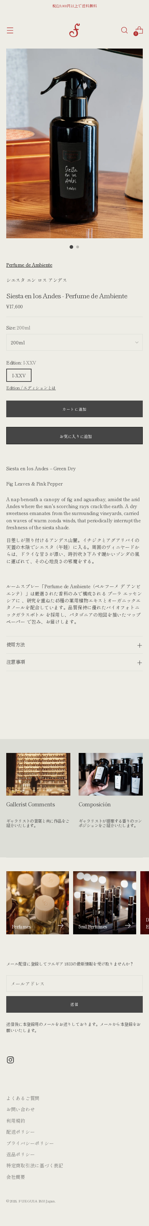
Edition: (21, 362)
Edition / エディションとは (31, 388)
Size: (18, 327)
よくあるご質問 (23, 1098)
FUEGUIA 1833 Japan (36, 1200)
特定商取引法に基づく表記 (34, 1165)
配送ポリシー (20, 1131)
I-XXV (19, 375)
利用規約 (15, 1120)
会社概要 (15, 1176)
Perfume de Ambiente (29, 264)
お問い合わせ (20, 1109)
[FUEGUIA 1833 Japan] (74, 30)
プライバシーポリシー (30, 1143)
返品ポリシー (20, 1154)
